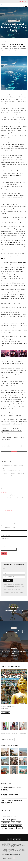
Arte (13, 822)
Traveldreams (6, 819)
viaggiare (17, 20)
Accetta (10, 858)
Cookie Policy (9, 854)
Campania (4, 828)
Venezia (13, 813)
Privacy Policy (18, 854)
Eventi (14, 819)
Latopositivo (6, 822)
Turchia (19, 828)
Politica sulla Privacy (12, 586)
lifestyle (11, 20)
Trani (18, 822)
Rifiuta (4, 858)
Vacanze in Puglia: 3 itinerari (9, 794)
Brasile (4, 825)
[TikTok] (25, 1)
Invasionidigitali (7, 816)
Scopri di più (5, 712)
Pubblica (4, 554)
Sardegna (12, 828)
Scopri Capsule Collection (7, 739)
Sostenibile (5, 813)
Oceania (16, 816)
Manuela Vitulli (10, 33)
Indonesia (11, 825)
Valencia (18, 825)
